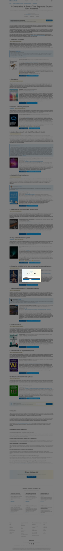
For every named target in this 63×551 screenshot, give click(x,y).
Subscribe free (31, 279)
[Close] (40, 270)
